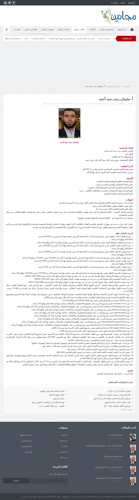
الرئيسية (131, 3)
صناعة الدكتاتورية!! (115, 435)
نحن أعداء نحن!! (113, 38)
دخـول (122, 3)
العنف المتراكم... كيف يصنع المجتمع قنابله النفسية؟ (103, 446)
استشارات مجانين (107, 29)
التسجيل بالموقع (26, 435)
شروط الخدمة (27, 441)
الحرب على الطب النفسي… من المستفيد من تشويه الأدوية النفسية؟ (81, 38)
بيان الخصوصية (26, 446)
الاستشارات (63, 452)
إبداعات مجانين (64, 29)
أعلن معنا (28, 452)
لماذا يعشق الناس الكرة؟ (113, 456)
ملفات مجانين (79, 29)
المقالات (92, 29)
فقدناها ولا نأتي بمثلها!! (22, 38)
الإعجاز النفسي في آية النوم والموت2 (108, 467)
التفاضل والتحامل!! (48, 38)
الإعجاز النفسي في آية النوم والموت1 (108, 478)
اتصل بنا (114, 3)
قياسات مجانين (47, 29)
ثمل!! (35, 38)
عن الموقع (122, 29)
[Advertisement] (69, 63)
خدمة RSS (63, 458)
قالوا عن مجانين (31, 29)
